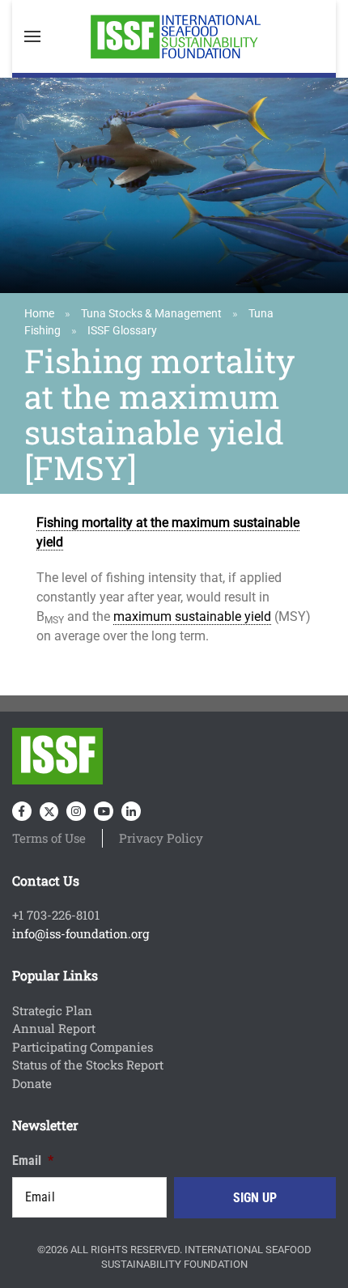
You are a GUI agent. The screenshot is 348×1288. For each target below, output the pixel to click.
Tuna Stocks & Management (151, 313)
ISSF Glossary (122, 330)
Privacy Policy (161, 838)
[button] (32, 36)
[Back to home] (174, 36)
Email (32, 1160)
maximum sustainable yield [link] (192, 616)
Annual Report (53, 1028)
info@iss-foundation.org (80, 933)
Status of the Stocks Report (87, 1064)
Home (39, 313)
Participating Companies (82, 1047)
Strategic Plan (52, 1010)
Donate (32, 1083)
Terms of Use (49, 838)
